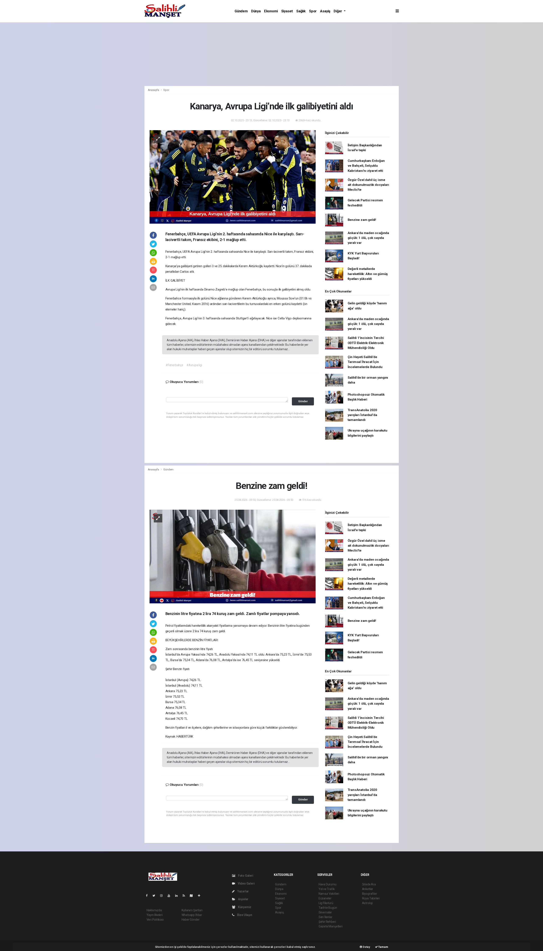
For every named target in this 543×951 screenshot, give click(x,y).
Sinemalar (325, 912)
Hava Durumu (327, 884)
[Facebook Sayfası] (148, 895)
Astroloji (367, 903)
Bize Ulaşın (244, 915)
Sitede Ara (369, 884)
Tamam (383, 946)
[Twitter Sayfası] (156, 895)
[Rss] (185, 895)
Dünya (256, 11)
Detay (366, 946)
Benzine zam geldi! (362, 220)
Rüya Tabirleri (371, 898)
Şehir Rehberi (327, 921)
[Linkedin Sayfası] (178, 895)
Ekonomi (271, 11)
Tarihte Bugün (328, 907)
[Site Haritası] (193, 895)
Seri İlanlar (325, 917)
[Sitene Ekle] (201, 895)
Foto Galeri (245, 875)
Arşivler (242, 899)
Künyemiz (244, 907)
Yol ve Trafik (327, 889)
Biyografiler (369, 893)
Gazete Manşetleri (331, 926)
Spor (313, 11)
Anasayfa (154, 90)
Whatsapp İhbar (192, 915)
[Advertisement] (271, 54)
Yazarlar (243, 891)
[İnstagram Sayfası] (163, 895)
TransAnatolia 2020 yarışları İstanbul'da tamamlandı (362, 415)
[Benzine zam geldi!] (233, 556)
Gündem (241, 11)
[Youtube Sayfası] (171, 895)
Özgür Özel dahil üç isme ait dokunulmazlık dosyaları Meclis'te (368, 185)
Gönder (303, 401)
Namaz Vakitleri (329, 893)
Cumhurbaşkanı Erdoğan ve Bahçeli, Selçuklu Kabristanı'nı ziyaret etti (366, 166)
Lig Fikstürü (326, 903)
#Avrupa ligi (194, 365)
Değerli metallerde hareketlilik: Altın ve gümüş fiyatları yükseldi (368, 274)
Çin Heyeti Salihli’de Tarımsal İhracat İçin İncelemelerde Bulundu (365, 362)
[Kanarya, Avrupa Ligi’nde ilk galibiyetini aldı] (233, 176)
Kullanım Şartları (192, 910)
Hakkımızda (154, 910)
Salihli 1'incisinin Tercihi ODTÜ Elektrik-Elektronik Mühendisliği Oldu (366, 343)
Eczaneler (325, 898)
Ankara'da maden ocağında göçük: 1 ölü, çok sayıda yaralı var (368, 238)
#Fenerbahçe (174, 365)
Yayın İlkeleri (155, 915)
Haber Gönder (191, 919)
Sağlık (301, 11)
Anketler (367, 889)
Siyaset (287, 11)
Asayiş (325, 11)
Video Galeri (246, 883)
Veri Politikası (155, 919)
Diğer (338, 11)
